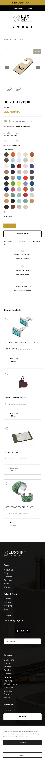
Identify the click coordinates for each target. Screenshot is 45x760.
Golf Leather (8, 150)
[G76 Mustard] (32, 201)
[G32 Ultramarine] (6, 189)
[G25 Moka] (6, 183)
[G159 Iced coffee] (6, 172)
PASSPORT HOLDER (13, 452)
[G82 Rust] (13, 207)
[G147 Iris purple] (32, 166)
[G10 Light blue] (13, 160)
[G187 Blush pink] (25, 172)
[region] (22, 743)
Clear (6, 212)
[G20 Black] (6, 178)
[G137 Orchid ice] (25, 166)
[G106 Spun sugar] (19, 160)
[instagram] (22, 631)
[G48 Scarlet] (25, 195)
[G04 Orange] (13, 154)
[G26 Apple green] (13, 183)
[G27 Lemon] (19, 183)
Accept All (23, 742)
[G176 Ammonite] (19, 172)
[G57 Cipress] (13, 201)
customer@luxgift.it (13, 620)
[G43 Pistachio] (13, 195)
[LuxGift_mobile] (23, 15)
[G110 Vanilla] (32, 160)
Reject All (22, 755)
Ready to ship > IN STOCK (22, 8)
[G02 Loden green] (6, 154)
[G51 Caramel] (6, 201)
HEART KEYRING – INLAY (15, 397)
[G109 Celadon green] (25, 160)
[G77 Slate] (6, 207)
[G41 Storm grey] (32, 189)
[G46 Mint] (19, 195)
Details (14, 361)
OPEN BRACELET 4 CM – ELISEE (19, 507)
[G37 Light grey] (19, 189)
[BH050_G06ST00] (22, 67)
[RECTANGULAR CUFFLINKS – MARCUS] (22, 327)
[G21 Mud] (13, 178)
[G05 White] (19, 154)
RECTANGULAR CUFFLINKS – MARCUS (21, 343)
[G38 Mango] (25, 189)
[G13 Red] (19, 166)
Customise (23, 749)
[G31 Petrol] (32, 183)
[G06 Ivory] (25, 154)
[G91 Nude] (25, 207)
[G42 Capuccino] (6, 195)
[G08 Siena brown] (32, 154)
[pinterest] (28, 631)
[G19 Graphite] (32, 172)
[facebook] (17, 631)
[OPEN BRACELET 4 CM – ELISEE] (22, 492)
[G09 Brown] (6, 160)
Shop (9, 39)
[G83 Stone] (19, 207)
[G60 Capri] (19, 201)
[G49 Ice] (32, 195)
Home (5, 39)
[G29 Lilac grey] (25, 183)
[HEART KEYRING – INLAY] (22, 382)
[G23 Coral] (25, 178)
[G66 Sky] (25, 201)
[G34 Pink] (13, 189)
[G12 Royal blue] (13, 166)
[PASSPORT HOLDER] (22, 437)
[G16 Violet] (13, 172)
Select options (14, 358)
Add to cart (22, 233)
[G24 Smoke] (32, 178)
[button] (14, 27)
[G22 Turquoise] (19, 178)
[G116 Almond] (6, 166)
